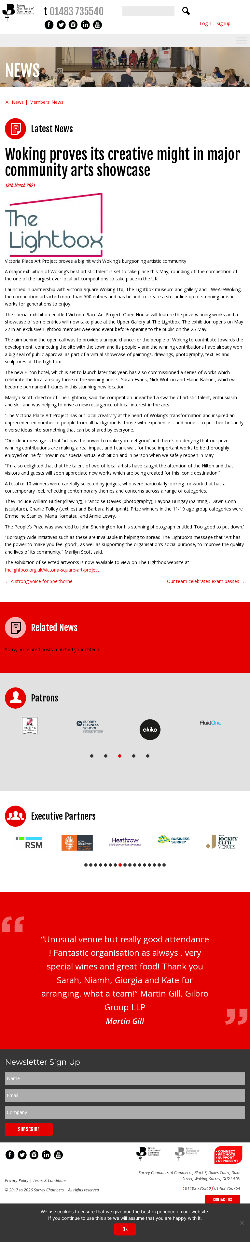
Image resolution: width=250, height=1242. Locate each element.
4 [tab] (133, 756)
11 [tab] (134, 865)
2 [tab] (105, 756)
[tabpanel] (29, 725)
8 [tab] (120, 865)
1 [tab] (91, 756)
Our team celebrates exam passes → (206, 581)
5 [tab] (147, 756)
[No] (242, 1222)
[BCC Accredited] (149, 1159)
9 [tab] (125, 865)
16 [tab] (159, 865)
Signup (223, 23)
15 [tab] (154, 865)
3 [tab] (119, 756)
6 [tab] (110, 865)
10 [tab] (130, 865)
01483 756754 (227, 1188)
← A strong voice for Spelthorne (39, 581)
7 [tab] (115, 865)
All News (15, 102)
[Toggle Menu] (241, 41)
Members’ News (46, 102)
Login (205, 23)
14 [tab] (149, 865)
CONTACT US (222, 1199)
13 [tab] (144, 865)
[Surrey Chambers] (18, 23)
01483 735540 (76, 12)
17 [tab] (164, 865)
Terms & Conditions (49, 1180)
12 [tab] (139, 865)
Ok (125, 1229)
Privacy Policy (17, 1180)
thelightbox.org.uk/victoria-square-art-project (52, 570)
